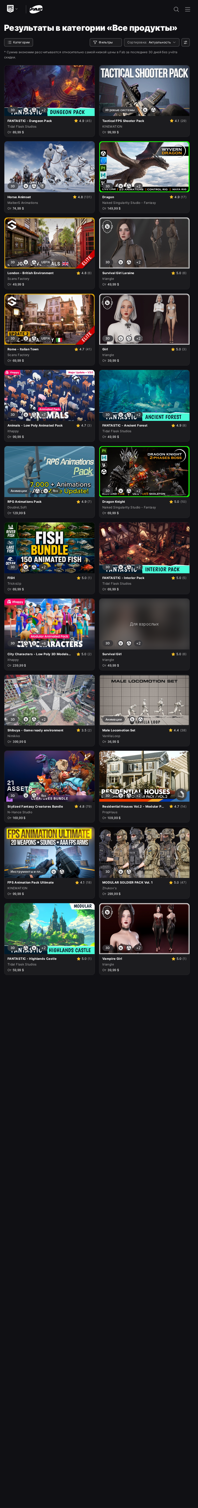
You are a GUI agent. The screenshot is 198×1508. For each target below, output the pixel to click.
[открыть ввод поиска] (176, 9)
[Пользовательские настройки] (186, 42)
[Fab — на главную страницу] (36, 9)
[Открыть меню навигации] (188, 9)
